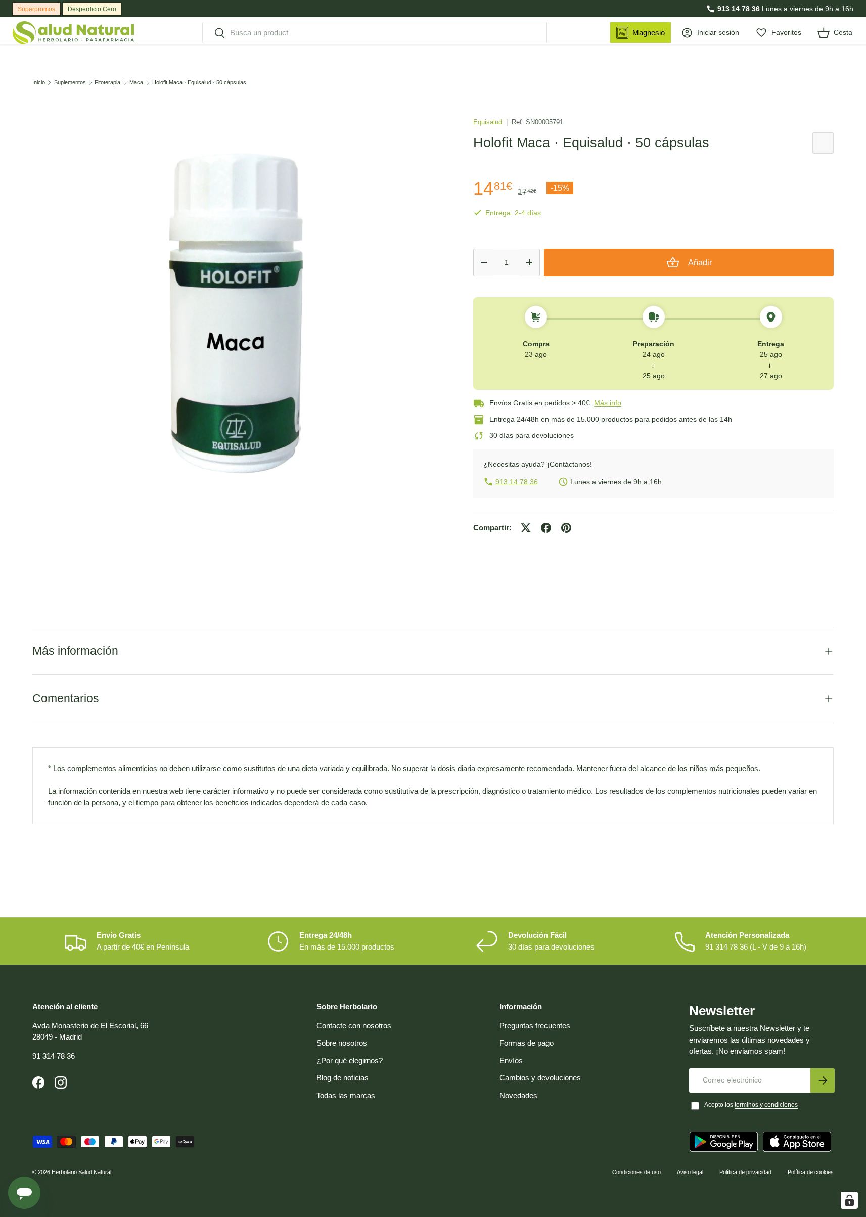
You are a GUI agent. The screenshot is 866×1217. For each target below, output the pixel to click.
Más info (607, 403)
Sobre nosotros (341, 1043)
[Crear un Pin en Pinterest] (566, 528)
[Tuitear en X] (526, 528)
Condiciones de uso (636, 1172)
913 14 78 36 (738, 9)
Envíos (511, 1060)
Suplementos (70, 82)
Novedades (518, 1095)
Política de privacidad (745, 1172)
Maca (136, 82)
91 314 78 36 (53, 1056)
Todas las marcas (345, 1095)
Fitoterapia (107, 82)
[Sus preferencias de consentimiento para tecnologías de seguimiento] (849, 1200)
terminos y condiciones (766, 1104)
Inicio (38, 82)
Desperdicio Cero (92, 9)
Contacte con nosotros (353, 1025)
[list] (236, 313)
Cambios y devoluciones (540, 1077)
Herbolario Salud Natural (81, 1172)
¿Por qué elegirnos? (349, 1060)
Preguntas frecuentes (534, 1025)
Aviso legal (690, 1172)
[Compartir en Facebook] (546, 528)
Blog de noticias (342, 1077)
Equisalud (488, 122)
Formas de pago (526, 1043)
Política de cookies (811, 1172)
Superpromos (36, 9)
